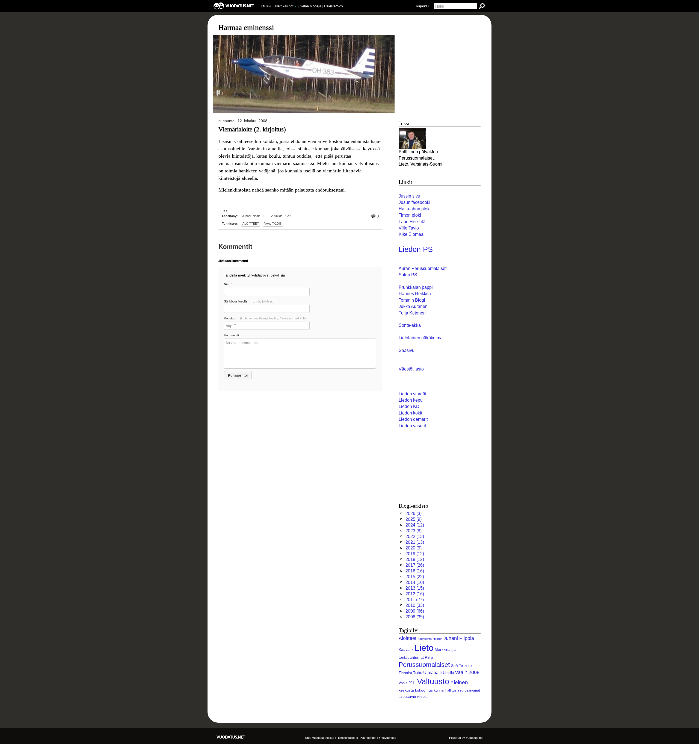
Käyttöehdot (368, 737)
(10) (414, 582)
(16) (414, 571)
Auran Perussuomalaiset (422, 268)
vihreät (422, 697)
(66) (414, 611)
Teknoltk (465, 666)
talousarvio (407, 697)
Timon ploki (410, 215)
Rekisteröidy (333, 5)
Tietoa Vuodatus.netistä (318, 737)
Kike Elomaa (411, 234)
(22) (414, 576)
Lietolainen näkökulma (421, 338)
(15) (414, 588)
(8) (413, 530)
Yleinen (459, 682)
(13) (414, 536)
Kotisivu (265, 318)
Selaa (310, 5)
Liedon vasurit (412, 426)
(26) (414, 565)
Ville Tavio (409, 228)
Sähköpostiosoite (250, 301)
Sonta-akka (410, 325)
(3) (413, 513)
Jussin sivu (409, 196)
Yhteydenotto (387, 737)
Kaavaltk (406, 649)
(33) (414, 605)
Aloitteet (250, 223)
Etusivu (266, 5)
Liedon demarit (413, 419)
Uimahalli (432, 672)
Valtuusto (433, 681)
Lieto (424, 648)
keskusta (406, 690)
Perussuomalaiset (424, 664)
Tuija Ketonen (412, 313)
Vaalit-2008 (273, 223)
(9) (413, 519)
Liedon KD (409, 406)
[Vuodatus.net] (231, 737)
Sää (454, 665)
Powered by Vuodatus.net (466, 737)
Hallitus (437, 638)
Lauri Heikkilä (412, 221)
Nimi (228, 284)
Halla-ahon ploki (415, 209)
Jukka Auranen (413, 306)
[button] (296, 6)
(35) (414, 616)
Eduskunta (424, 638)
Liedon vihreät (412, 394)
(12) (414, 525)
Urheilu (448, 673)
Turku (417, 673)
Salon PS (408, 274)
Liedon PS (416, 249)
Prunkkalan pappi (416, 287)
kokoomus (424, 690)
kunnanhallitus (445, 690)
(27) (414, 599)
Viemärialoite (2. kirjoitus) (252, 129)
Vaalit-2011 (407, 683)
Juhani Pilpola (458, 638)
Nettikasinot (284, 5)
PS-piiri (430, 657)
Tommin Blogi (412, 300)
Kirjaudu (422, 5)
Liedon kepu (411, 400)
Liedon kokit (410, 413)
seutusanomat (469, 690)
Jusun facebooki (414, 202)
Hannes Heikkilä (415, 293)
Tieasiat (405, 673)
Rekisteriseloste (347, 737)
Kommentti (231, 335)
